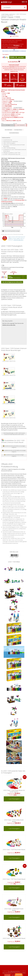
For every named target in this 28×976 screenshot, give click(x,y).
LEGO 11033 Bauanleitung (9, 148)
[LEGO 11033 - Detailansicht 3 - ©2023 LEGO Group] (14, 592)
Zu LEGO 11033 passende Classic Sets (11, 154)
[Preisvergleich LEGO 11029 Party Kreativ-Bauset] (14, 842)
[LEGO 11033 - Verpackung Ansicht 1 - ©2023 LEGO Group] (14, 628)
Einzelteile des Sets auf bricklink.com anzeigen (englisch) (14, 446)
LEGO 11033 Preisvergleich (9, 143)
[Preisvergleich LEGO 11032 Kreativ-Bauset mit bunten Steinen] (14, 783)
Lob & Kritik (19, 974)
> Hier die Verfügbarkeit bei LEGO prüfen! (12, 282)
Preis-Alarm (12, 66)
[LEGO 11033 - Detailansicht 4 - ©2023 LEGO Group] (14, 604)
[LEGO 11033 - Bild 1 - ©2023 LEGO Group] (14, 675)
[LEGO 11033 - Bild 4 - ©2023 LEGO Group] (14, 710)
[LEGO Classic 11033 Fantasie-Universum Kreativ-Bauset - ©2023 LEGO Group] (14, 29)
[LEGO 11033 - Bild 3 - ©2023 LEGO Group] (14, 699)
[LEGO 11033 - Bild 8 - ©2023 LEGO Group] (14, 758)
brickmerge (7, 975)
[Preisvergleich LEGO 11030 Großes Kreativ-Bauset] (14, 813)
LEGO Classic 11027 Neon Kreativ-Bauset (14, 879)
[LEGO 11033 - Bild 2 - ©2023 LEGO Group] (14, 687)
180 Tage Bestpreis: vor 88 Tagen (11, 114)
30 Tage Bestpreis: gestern (10, 115)
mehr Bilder (15, 36)
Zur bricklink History (14, 133)
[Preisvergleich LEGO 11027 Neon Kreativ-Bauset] (14, 872)
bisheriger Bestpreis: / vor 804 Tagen (13, 112)
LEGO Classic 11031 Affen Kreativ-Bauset (14, 938)
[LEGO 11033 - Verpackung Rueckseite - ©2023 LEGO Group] (14, 640)
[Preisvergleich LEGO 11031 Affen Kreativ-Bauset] (14, 931)
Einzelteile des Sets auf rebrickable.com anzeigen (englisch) (15, 451)
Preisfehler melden (6, 269)
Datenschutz (14, 975)
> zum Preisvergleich (14, 799)
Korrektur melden (18, 101)
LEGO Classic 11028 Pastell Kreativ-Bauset (14, 909)
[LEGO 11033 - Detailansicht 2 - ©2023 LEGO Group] (14, 581)
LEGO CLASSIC (20, 180)
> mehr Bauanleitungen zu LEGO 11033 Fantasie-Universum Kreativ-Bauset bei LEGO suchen (14, 433)
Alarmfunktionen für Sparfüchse (10, 141)
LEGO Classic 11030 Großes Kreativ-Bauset (14, 820)
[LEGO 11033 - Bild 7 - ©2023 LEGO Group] (14, 746)
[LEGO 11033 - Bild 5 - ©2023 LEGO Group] (14, 722)
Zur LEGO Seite (8, 129)
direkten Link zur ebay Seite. (8, 325)
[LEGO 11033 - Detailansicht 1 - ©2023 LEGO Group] (14, 569)
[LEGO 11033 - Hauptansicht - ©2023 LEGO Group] (14, 651)
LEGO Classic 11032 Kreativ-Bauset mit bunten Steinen (14, 791)
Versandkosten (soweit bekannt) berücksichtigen (12, 267)
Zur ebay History (18, 129)
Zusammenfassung (7, 140)
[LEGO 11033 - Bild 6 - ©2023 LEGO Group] (14, 734)
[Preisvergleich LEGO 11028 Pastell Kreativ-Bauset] (14, 902)
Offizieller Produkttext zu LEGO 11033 (11, 152)
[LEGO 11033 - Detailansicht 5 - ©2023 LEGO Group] (14, 616)
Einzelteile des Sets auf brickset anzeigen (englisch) (14, 455)
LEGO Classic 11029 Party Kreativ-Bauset (14, 849)
